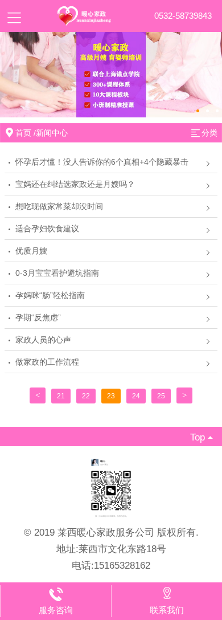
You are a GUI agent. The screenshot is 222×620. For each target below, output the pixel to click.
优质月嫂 (31, 250)
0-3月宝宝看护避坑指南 (57, 273)
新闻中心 (52, 132)
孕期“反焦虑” (38, 317)
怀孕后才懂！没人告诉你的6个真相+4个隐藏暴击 (101, 161)
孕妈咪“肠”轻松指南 (50, 295)
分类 (209, 132)
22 (86, 396)
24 (136, 396)
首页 (23, 132)
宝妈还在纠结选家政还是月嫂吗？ (75, 184)
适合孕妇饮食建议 (47, 228)
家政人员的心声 (43, 339)
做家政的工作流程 (47, 361)
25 (161, 396)
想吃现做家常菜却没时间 (59, 206)
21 (61, 396)
